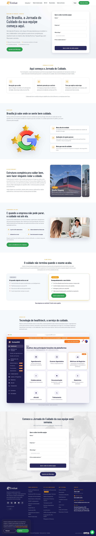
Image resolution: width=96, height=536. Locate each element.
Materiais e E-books (63, 512)
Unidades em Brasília (64, 494)
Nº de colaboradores (60, 39)
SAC (60, 502)
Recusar (8, 530)
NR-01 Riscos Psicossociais (50, 490)
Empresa (57, 25)
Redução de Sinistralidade (34, 496)
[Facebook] (22, 502)
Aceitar (20, 530)
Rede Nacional (62, 497)
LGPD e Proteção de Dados (50, 512)
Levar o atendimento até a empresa (18, 244)
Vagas (75, 3)
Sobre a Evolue (60, 3)
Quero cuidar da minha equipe (70, 48)
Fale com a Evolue (84, 3)
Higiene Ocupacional (48, 496)
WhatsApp (58, 32)
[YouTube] (18, 502)
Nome (56, 18)
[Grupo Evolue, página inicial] (12, 3)
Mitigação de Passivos (49, 519)
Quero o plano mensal (58, 295)
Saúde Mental (31, 507)
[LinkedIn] (11, 502)
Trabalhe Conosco (63, 499)
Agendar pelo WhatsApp (15, 49)
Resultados (52, 3)
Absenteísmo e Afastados (34, 498)
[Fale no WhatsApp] (92, 532)
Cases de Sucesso (63, 509)
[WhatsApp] (15, 502)
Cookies (48, 533)
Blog (60, 507)
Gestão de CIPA (32, 510)
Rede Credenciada (37, 3)
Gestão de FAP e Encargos (34, 494)
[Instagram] (8, 502)
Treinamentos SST (48, 503)
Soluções (27, 3)
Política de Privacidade (34, 533)
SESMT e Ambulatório (33, 501)
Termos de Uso (43, 533)
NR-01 (45, 3)
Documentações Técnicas (50, 494)
